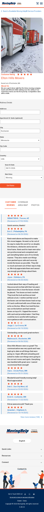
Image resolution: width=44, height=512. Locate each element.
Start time (8, 174)
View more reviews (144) (30, 417)
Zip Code (3, 146)
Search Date (9, 165)
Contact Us (22, 469)
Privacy (19, 500)
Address (3, 109)
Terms (25, 500)
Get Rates (10, 185)
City (1, 127)
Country (3, 156)
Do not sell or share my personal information (22, 497)
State (2, 137)
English (22, 441)
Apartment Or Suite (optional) (11, 118)
